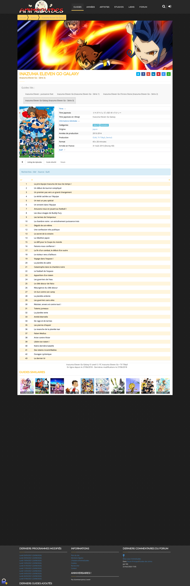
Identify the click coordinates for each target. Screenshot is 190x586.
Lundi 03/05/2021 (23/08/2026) (30, 555)
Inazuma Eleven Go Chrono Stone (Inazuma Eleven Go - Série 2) (130, 94)
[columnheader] (26, 180)
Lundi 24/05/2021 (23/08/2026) (30, 573)
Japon (95, 129)
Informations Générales (68, 121)
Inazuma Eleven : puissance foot (39, 94)
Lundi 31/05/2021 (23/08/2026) (30, 566)
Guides (78, 7)
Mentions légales (77, 558)
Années (90, 7)
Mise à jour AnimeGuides (132, 559)
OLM (95, 137)
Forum (143, 7)
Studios (119, 7)
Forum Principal (132, 561)
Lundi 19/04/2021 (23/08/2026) (30, 560)
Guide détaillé (51, 162)
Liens (132, 7)
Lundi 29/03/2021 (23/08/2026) (30, 558)
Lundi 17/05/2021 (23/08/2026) (30, 568)
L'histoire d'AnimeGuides (80, 560)
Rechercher (75, 566)
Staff (61, 150)
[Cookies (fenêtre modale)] (4, 581)
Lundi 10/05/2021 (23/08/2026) (30, 563)
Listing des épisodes (34, 162)
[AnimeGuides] (41, 6)
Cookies (74, 563)
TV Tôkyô (101, 137)
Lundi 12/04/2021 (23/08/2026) (30, 571)
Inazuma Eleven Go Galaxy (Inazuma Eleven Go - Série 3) (49, 100)
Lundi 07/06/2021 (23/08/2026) (30, 579)
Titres (61, 108)
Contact (74, 568)
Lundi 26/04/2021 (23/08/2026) (30, 576)
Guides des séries (145, 561)
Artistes (104, 7)
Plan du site (75, 555)
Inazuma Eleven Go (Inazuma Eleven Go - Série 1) (78, 94)
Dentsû (109, 137)
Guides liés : (28, 87)
